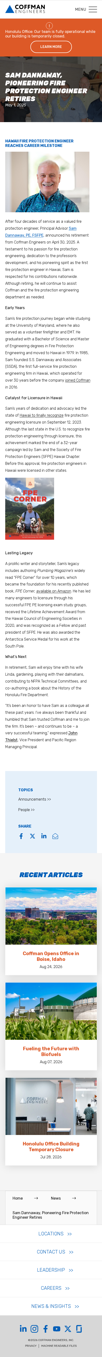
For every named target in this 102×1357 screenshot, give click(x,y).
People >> (26, 810)
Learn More (51, 47)
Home (18, 1198)
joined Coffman (77, 380)
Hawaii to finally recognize (42, 415)
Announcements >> (34, 799)
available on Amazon (53, 591)
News (56, 1198)
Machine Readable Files (59, 1345)
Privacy (31, 1345)
